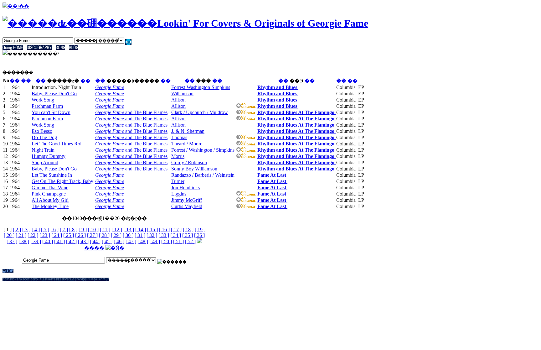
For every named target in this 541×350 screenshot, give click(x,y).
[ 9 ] (83, 229)
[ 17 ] (176, 229)
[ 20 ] (9, 235)
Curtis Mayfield (186, 206)
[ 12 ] (116, 229)
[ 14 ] (140, 229)
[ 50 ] (166, 241)
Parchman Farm (47, 106)
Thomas (179, 137)
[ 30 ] (128, 235)
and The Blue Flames (131, 112)
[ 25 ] (68, 235)
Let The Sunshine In (52, 175)
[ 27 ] (92, 235)
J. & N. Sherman (187, 131)
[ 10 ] (93, 229)
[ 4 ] (36, 229)
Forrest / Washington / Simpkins (202, 150)
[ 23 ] (44, 235)
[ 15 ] (152, 229)
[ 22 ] (33, 235)
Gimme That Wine (50, 187)
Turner (177, 181)
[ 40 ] (47, 241)
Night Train (43, 150)
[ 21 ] (21, 235)
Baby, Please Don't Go (54, 93)
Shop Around (45, 162)
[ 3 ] (26, 229)
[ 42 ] (71, 241)
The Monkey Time (50, 206)
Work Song (43, 99)
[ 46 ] (119, 241)
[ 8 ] (73, 229)
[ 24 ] (56, 235)
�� (15, 80)
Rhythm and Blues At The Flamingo (296, 112)
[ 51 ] (178, 241)
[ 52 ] (190, 241)
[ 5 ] (45, 229)
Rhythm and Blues (277, 87)
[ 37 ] (12, 241)
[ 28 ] (104, 235)
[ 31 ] (140, 235)
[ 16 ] (164, 229)
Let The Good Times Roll (57, 143)
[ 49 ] (154, 241)
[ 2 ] (17, 229)
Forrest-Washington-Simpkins (200, 87)
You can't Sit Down (51, 112)
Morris (177, 156)
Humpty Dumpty (48, 156)
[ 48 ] (142, 241)
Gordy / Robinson (189, 162)
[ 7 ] (64, 229)
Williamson (182, 93)
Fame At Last (272, 175)
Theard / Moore (186, 143)
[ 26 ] (80, 235)
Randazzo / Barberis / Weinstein (202, 175)
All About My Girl (50, 200)
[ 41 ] (59, 241)
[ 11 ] (105, 229)
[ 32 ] (152, 235)
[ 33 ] (163, 235)
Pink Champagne (49, 193)
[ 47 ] (131, 241)
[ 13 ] (128, 229)
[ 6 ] (54, 229)
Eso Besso (42, 131)
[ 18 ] (188, 229)
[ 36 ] (199, 235)
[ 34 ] (175, 235)
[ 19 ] (200, 229)
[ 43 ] (83, 241)
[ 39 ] (35, 241)
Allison (178, 99)
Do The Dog (44, 137)
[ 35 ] (187, 235)
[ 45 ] (107, 241)
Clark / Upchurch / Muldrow (199, 112)
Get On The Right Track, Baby (62, 181)
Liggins (178, 193)
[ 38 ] (23, 241)
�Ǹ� (117, 248)
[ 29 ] (116, 235)
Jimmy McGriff (186, 200)
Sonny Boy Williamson (194, 168)
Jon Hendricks (185, 187)
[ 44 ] (95, 241)
